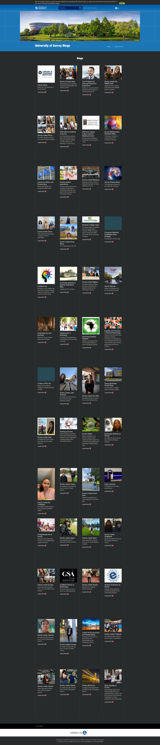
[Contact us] (85, 733)
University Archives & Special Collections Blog (68, 284)
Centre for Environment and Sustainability (90, 633)
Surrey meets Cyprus (45, 686)
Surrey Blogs (39, 726)
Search (80, 8)
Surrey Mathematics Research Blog (112, 133)
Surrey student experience (65, 183)
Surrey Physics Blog (112, 182)
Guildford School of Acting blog (67, 585)
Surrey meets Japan (67, 538)
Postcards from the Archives (45, 334)
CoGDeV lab (42, 286)
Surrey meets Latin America (67, 393)
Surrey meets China (45, 231)
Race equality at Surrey (110, 686)
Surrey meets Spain (89, 538)
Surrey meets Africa (45, 135)
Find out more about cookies (50, 3)
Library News (42, 85)
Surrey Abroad (110, 286)
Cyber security (110, 484)
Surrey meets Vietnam (46, 635)
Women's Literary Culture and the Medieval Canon (88, 134)
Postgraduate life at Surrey (45, 535)
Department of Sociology (65, 334)
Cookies (82, 739)
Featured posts (119, 46)
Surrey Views (87, 433)
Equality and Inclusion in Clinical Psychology (113, 331)
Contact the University (68, 739)
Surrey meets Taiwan (67, 685)
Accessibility (59, 739)
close (121, 3)
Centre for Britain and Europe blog (45, 183)
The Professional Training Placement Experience (89, 83)
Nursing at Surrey (66, 431)
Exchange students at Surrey (113, 434)
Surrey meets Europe (45, 584)
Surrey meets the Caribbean (44, 503)
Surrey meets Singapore (109, 535)
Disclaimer (88, 739)
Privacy (77, 739)
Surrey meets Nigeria (90, 282)
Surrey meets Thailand (113, 634)
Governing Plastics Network (89, 337)
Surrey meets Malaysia (90, 180)
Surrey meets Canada (68, 644)
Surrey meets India (45, 437)
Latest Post (41, 92)
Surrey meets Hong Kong (67, 242)
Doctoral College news (90, 225)
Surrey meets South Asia (89, 494)
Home (108, 46)
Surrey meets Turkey (67, 484)
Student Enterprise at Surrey (112, 585)
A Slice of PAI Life (44, 383)
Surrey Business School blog (111, 384)
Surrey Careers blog (67, 81)
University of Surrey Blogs (52, 45)
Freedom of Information (98, 739)
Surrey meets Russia (90, 584)
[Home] (41, 8)
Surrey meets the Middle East (111, 82)
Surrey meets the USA (90, 396)
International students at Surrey (68, 133)
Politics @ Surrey (88, 685)
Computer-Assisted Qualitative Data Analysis (112, 234)
